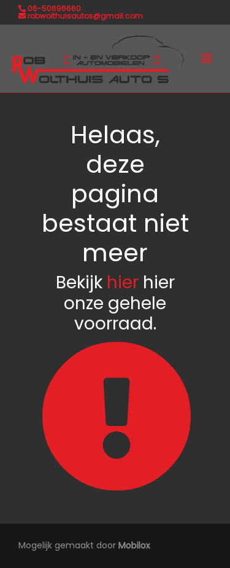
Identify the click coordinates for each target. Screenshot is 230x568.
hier (123, 282)
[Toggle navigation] (206, 58)
